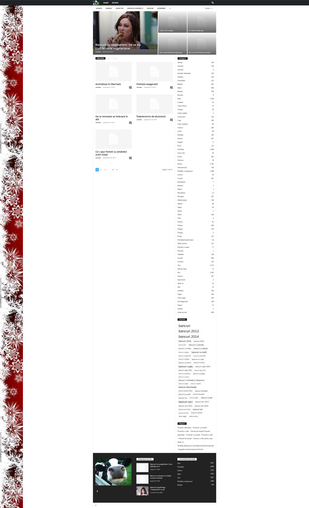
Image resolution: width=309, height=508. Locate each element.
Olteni (180, 214)
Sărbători (181, 254)
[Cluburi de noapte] (172, 22)
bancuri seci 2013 (202, 402)
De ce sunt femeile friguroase (170, 52)
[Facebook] (97, 491)
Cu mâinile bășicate (196, 30)
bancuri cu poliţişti (199, 374)
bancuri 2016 (199, 341)
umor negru (182, 416)
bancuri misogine (198, 394)
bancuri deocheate (188, 387)
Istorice (180, 175)
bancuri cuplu (186, 366)
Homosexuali (182, 167)
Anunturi (119, 8)
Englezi (180, 142)
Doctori (180, 138)
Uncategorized (183, 301)
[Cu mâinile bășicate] (201, 22)
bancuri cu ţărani (196, 383)
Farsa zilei (181, 153)
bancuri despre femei (186, 391)
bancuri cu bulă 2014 (185, 356)
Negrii (180, 207)
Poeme (180, 222)
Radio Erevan (182, 243)
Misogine (181, 196)
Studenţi (180, 291)
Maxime (180, 186)
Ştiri (179, 287)
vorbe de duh (193, 416)
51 (113, 170)
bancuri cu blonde (201, 348)
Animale (109, 8)
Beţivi (180, 88)
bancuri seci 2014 (185, 406)
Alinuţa (99, 8)
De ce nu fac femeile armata (199, 52)
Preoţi (180, 236)
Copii (179, 120)
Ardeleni (150, 8)
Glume (180, 164)
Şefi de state (182, 269)
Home (105, 3)
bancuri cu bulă (199, 352)
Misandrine (181, 193)
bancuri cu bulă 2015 (199, 356)
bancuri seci (186, 401)
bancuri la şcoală (184, 394)
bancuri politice (194, 398)
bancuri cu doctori (185, 363)
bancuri (184, 326)
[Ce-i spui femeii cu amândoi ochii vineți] (113, 139)
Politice (180, 225)
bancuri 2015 (185, 341)
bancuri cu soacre (184, 377)
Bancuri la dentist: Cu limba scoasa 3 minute (160, 477)
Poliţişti (180, 229)
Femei (180, 157)
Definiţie (180, 135)
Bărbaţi (180, 84)
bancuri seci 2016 (184, 409)
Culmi (180, 131)
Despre (115, 3)
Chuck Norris (182, 106)
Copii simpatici (183, 124)
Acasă (109, 58)
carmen (98, 52)
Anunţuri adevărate (135, 8)
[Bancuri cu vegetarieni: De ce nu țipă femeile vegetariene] (125, 30)
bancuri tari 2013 (183, 413)
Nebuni (180, 204)
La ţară (180, 178)
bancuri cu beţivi (185, 348)
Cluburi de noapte (166, 30)
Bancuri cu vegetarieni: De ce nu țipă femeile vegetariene (118, 46)
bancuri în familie (196, 413)
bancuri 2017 (182, 345)
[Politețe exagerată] (155, 71)
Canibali (180, 102)
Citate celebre (182, 113)
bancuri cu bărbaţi (184, 359)
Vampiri (180, 309)
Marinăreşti (181, 182)
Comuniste (181, 117)
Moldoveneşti (182, 200)
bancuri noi (183, 398)
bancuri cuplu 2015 (200, 370)
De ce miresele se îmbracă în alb (111, 118)
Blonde (180, 91)
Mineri (180, 189)
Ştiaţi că (180, 283)
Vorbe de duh (182, 312)
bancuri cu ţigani (183, 383)
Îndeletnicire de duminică (151, 116)
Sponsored (181, 280)
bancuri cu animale (196, 345)
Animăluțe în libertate (108, 84)
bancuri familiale (201, 391)
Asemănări (161, 8)
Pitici (179, 218)
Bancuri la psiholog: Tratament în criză (157, 488)
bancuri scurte (206, 398)
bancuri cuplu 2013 (203, 366)
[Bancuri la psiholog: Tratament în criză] (142, 490)
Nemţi (180, 211)
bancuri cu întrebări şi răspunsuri (191, 380)
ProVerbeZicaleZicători (185, 240)
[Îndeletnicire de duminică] (155, 104)
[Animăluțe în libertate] (113, 71)
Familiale (181, 149)
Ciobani (180, 109)
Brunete (180, 95)
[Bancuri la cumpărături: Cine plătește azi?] (142, 467)
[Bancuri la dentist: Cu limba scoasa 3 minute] (142, 479)
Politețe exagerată (147, 84)
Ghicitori (180, 160)
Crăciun (180, 128)
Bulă (179, 99)
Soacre (180, 276)
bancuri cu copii (198, 359)
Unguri (180, 305)
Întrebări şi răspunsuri (185, 171)
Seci (179, 265)
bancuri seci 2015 (201, 406)
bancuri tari (198, 409)
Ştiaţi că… (181, 442)
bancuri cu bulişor (184, 352)
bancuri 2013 (189, 331)
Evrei (179, 146)
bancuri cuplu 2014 (185, 370)
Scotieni (180, 262)
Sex (179, 272)
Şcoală (180, 258)
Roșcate (180, 251)
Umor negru (182, 298)
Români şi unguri (183, 247)
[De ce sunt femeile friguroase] (172, 44)
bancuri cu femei (199, 362)
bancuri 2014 (189, 337)
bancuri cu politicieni (184, 373)
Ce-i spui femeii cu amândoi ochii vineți (111, 153)
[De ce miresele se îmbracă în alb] (113, 104)
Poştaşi (180, 233)
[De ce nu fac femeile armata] (201, 44)
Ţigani (180, 294)
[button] (212, 2)
